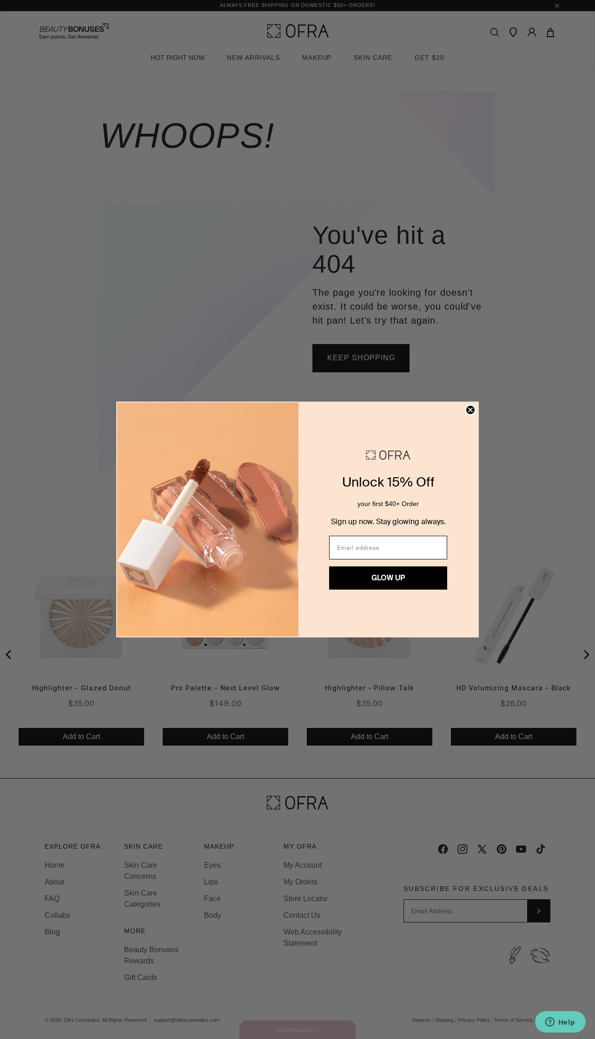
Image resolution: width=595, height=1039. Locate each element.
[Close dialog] (470, 410)
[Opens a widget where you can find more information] (560, 1022)
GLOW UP (388, 578)
